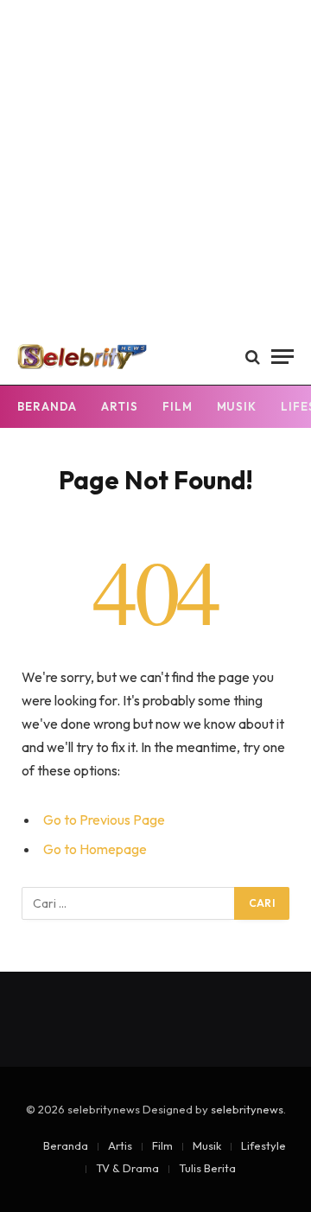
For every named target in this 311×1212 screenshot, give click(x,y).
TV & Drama (127, 1168)
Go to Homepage (95, 849)
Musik (237, 406)
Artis (119, 406)
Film (177, 406)
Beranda (47, 406)
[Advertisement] (155, 164)
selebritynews (247, 1109)
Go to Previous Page (104, 819)
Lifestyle (263, 1145)
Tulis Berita (207, 1168)
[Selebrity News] (82, 357)
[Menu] (282, 356)
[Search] (252, 356)
